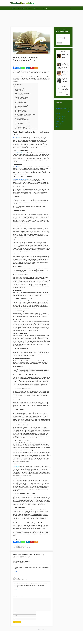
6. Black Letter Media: (20, 95)
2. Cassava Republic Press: (21, 90)
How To (58, 113)
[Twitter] (19, 68)
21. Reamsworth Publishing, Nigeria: (23, 115)
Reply (16, 571)
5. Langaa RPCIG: (19, 94)
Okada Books (16, 466)
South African (26, 213)
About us (13, 8)
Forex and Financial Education (63, 108)
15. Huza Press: (19, 107)
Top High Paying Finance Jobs (20, 546)
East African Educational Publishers (21, 179)
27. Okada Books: (19, 123)
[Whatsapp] (23, 68)
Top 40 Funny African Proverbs (64, 73)
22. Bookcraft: (19, 116)
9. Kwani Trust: (19, 99)
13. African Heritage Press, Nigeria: (23, 105)
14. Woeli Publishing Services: (22, 106)
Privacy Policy (29, 8)
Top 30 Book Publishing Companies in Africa (23, 88)
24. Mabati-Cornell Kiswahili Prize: (23, 119)
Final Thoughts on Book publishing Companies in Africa (27, 128)
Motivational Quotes (60, 116)
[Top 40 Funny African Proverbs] (59, 74)
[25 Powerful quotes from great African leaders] (59, 81)
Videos (57, 126)
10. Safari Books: (20, 101)
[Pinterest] (32, 68)
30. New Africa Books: (21, 127)
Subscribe (59, 35)
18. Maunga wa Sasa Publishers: (22, 111)
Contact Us (36, 8)
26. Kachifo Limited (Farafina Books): (23, 122)
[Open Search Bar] (71, 8)
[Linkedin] (28, 68)
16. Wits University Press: (21, 109)
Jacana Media (16, 166)
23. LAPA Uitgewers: (20, 118)
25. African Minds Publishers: (22, 120)
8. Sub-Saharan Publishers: (21, 98)
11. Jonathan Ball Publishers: (21, 102)
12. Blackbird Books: (20, 103)
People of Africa (59, 121)
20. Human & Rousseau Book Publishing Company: (26, 114)
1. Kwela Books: (19, 89)
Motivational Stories (60, 118)
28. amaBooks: (19, 124)
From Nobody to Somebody (22, 544)
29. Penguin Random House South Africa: (24, 126)
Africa (15, 544)
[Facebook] (15, 68)
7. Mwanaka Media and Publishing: (22, 97)
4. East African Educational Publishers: (23, 93)
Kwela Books (16, 137)
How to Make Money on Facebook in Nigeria (22, 547)
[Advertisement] (41, 18)
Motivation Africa (20, 8)
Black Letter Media (17, 213)
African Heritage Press (18, 300)
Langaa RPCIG (16, 199)
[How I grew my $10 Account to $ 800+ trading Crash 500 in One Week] (59, 65)
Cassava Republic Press (18, 152)
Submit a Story (44, 8)
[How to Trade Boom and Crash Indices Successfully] (59, 57)
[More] (36, 68)
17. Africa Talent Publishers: (21, 110)
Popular (63, 51)
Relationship (59, 123)
